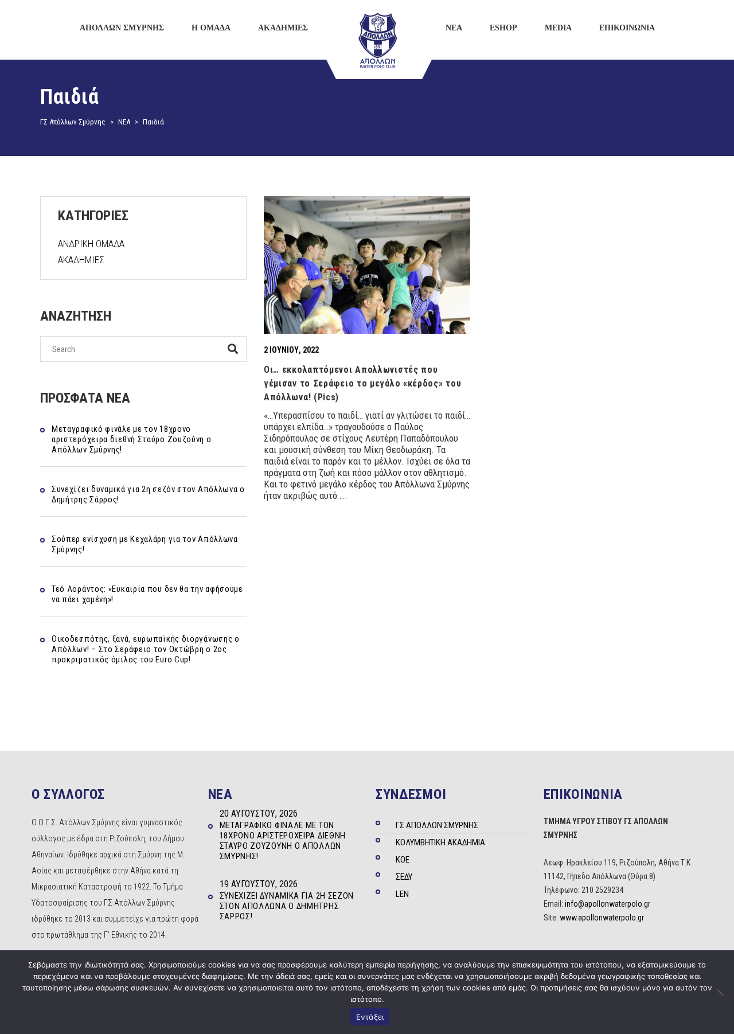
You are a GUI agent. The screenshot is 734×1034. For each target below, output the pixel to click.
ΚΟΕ (402, 859)
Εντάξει (370, 1016)
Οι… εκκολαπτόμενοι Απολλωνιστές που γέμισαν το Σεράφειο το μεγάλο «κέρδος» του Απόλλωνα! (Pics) (362, 383)
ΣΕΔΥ (404, 877)
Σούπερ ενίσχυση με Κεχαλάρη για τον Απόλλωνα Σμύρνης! (145, 544)
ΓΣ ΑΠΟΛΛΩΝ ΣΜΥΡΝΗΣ (437, 825)
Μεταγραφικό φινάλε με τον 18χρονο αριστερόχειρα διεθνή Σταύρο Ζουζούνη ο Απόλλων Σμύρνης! (132, 439)
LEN (402, 894)
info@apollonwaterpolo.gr (607, 903)
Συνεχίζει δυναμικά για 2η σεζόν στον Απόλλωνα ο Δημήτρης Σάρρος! (148, 494)
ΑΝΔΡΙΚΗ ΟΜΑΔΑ (91, 243)
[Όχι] (719, 992)
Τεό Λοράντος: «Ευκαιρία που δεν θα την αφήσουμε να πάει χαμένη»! (147, 594)
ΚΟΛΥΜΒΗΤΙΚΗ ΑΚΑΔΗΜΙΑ (440, 842)
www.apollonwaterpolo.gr (602, 917)
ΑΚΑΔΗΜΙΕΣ (81, 260)
